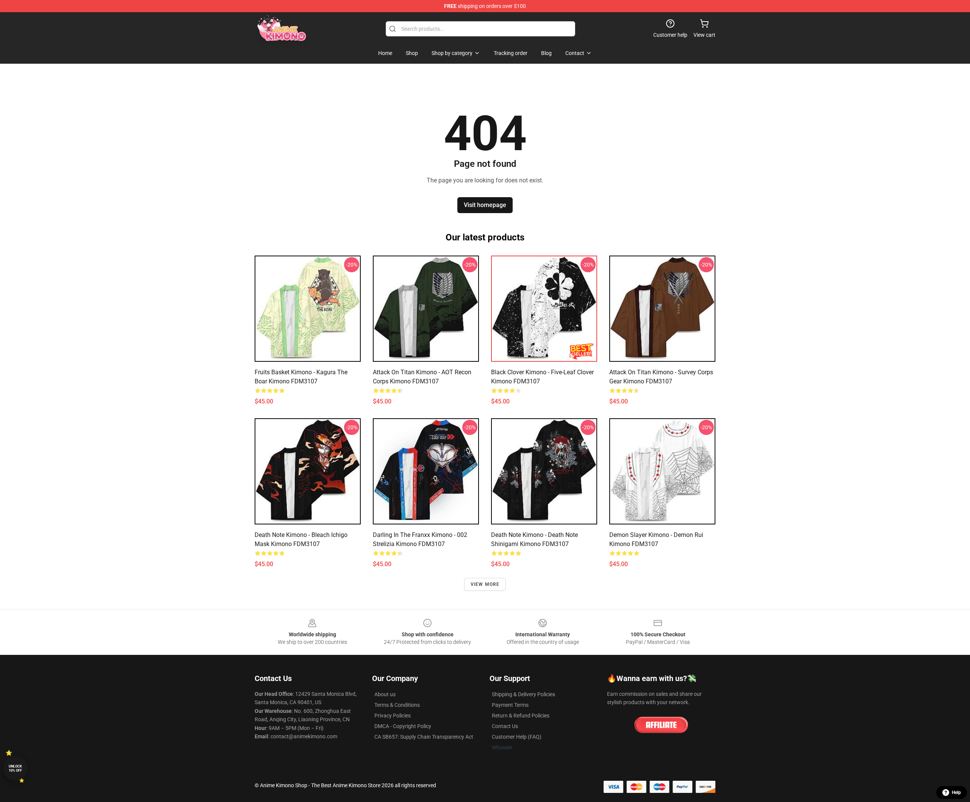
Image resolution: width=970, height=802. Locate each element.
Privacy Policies (392, 716)
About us (385, 694)
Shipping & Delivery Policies (523, 694)
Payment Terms (510, 705)
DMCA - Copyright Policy (402, 726)
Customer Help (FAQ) (516, 737)
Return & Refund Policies (520, 716)
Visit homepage (485, 205)
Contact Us (505, 726)
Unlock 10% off (15, 768)
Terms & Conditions (397, 705)
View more (485, 584)
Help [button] (956, 792)
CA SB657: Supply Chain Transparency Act (423, 737)
